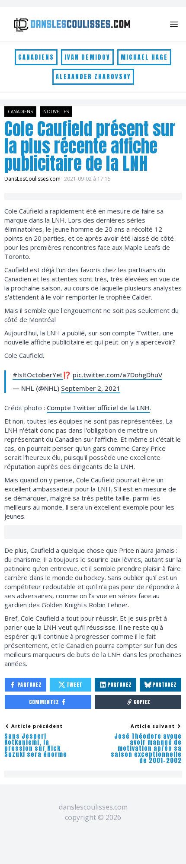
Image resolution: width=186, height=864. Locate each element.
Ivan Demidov (87, 57)
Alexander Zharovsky (93, 76)
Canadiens (36, 57)
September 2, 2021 (90, 388)
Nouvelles (56, 111)
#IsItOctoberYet (38, 374)
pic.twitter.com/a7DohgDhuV (117, 374)
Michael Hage (144, 57)
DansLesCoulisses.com (32, 178)
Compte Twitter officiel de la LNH (98, 407)
